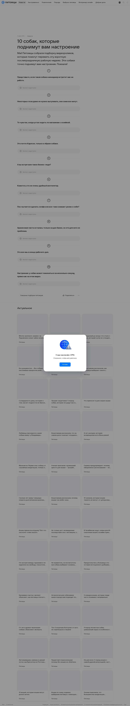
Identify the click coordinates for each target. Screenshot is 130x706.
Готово (65, 364)
